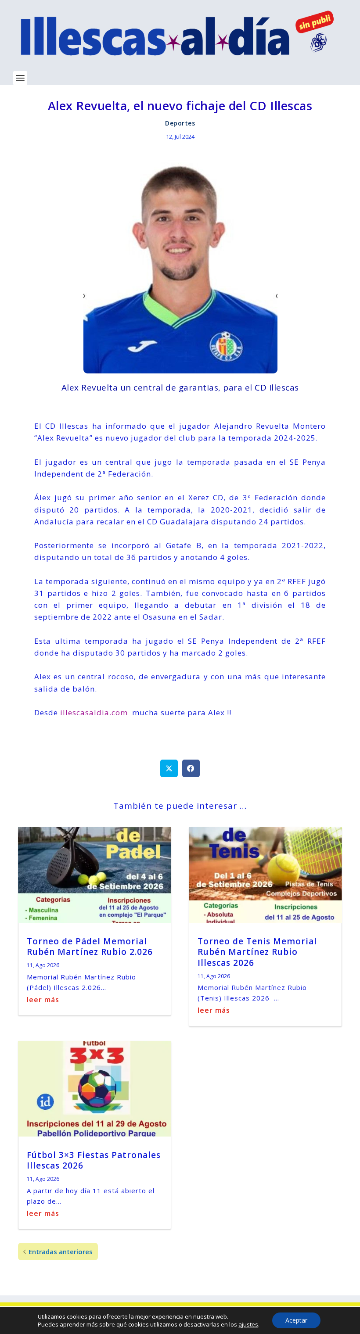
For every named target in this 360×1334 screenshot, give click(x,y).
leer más (43, 999)
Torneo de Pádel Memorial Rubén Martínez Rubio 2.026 (90, 947)
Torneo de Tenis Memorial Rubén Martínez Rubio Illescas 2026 (257, 952)
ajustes (248, 1324)
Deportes (180, 123)
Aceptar (296, 1320)
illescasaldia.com (93, 712)
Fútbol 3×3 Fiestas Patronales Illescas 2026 (94, 1160)
